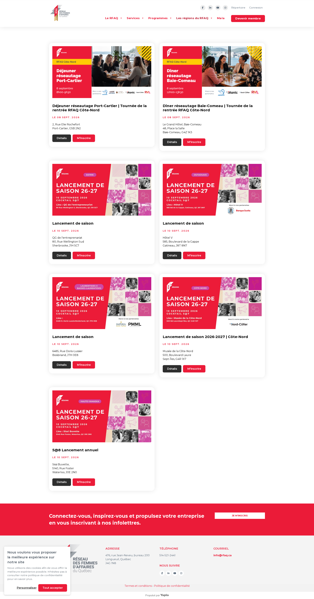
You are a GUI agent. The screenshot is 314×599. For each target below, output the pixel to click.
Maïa (221, 18)
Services (133, 18)
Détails (62, 138)
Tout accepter (53, 587)
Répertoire (238, 7)
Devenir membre (248, 18)
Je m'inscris (240, 515)
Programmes (158, 18)
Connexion (256, 7)
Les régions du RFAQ (192, 18)
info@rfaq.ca (222, 555)
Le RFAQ (111, 18)
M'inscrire (84, 138)
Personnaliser (27, 587)
